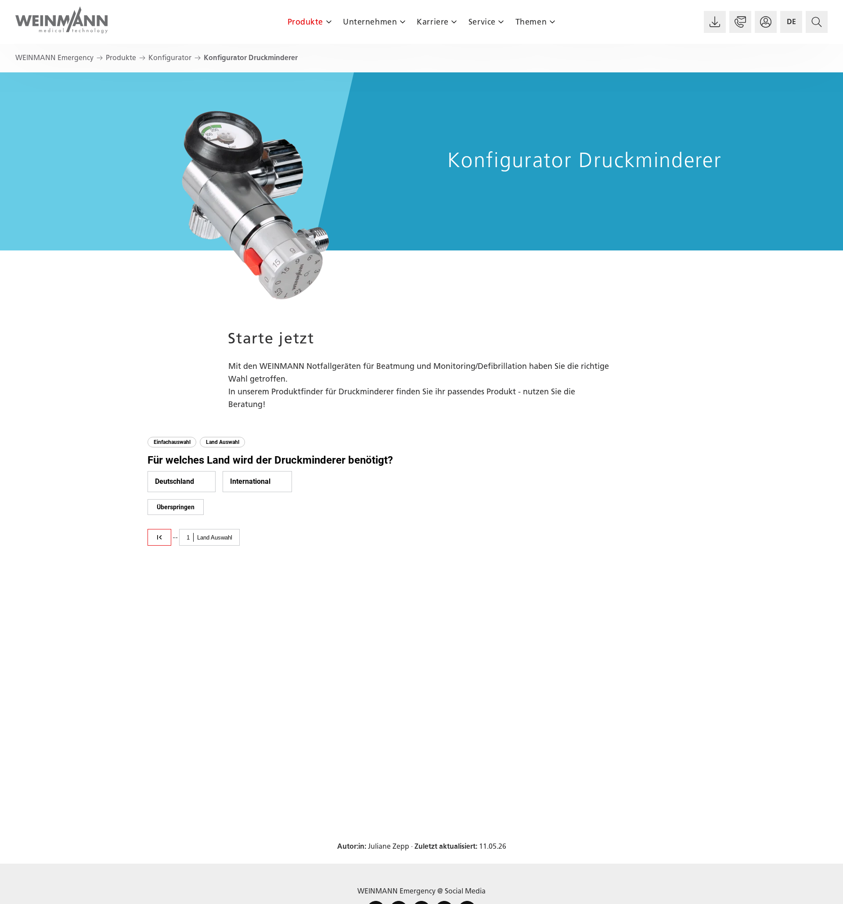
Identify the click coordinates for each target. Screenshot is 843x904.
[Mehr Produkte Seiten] (328, 21)
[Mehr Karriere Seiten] (454, 21)
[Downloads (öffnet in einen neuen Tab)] (715, 22)
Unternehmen (370, 22)
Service (482, 22)
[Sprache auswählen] (791, 22)
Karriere (432, 22)
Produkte (305, 22)
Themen (531, 22)
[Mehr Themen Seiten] (552, 21)
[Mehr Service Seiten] (501, 21)
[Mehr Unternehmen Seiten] (402, 21)
